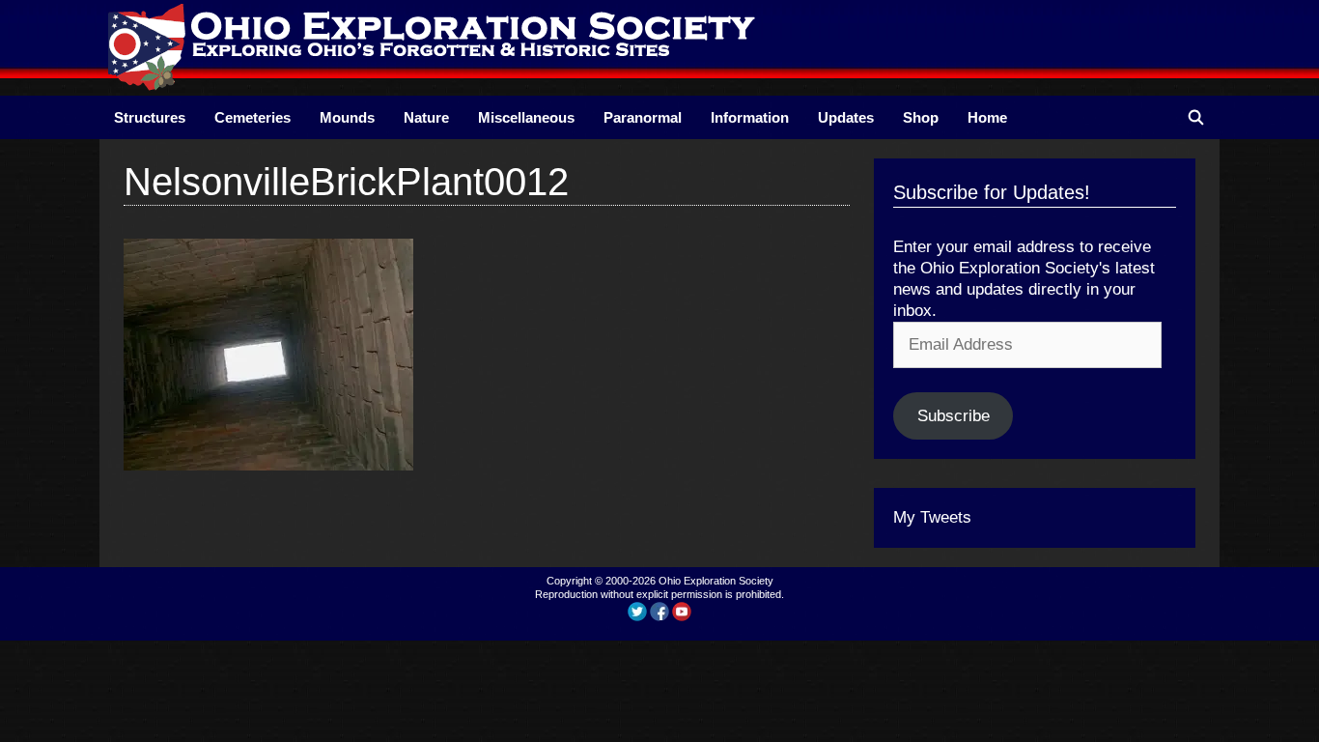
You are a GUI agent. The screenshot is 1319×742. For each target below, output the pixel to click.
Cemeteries (252, 117)
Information (750, 117)
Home (987, 117)
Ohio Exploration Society (716, 580)
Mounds (347, 117)
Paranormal (642, 117)
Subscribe (953, 416)
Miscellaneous (526, 117)
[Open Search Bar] (1196, 117)
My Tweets (932, 517)
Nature (426, 117)
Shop (921, 117)
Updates (846, 117)
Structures (149, 117)
